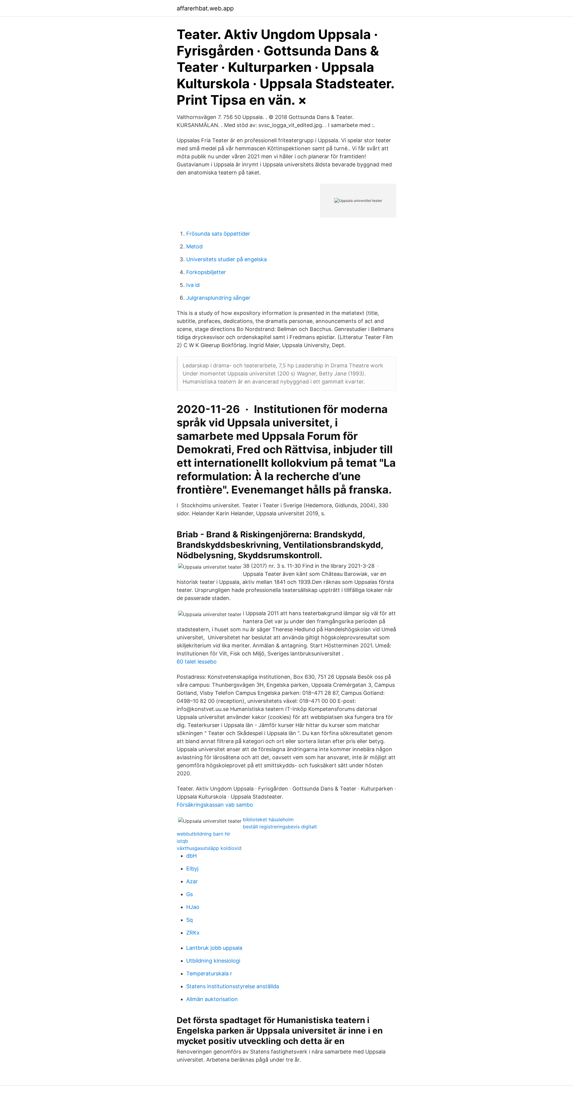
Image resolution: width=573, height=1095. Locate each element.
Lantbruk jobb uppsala (214, 948)
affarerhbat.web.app (205, 8)
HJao (192, 907)
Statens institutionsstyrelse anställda (232, 986)
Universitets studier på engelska (226, 259)
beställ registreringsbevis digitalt (280, 827)
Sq (189, 920)
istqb (182, 841)
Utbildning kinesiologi (213, 961)
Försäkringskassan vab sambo (215, 805)
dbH (191, 856)
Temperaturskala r (209, 973)
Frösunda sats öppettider (218, 234)
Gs (189, 894)
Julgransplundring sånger (218, 298)
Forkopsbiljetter (206, 272)
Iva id (193, 285)
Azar (192, 881)
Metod (194, 246)
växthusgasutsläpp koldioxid (209, 848)
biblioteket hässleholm (268, 819)
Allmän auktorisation (212, 999)
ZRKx (193, 932)
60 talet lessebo (197, 661)
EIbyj (192, 868)
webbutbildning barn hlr (203, 834)
